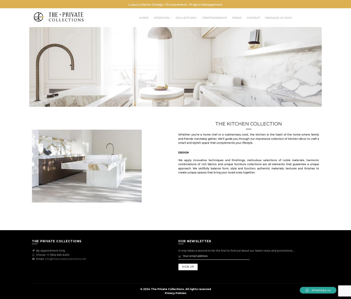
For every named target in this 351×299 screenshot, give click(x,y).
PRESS (237, 17)
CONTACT (253, 17)
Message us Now (278, 17)
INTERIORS (162, 17)
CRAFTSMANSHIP (214, 17)
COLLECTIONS (186, 17)
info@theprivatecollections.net (65, 259)
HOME (143, 17)
